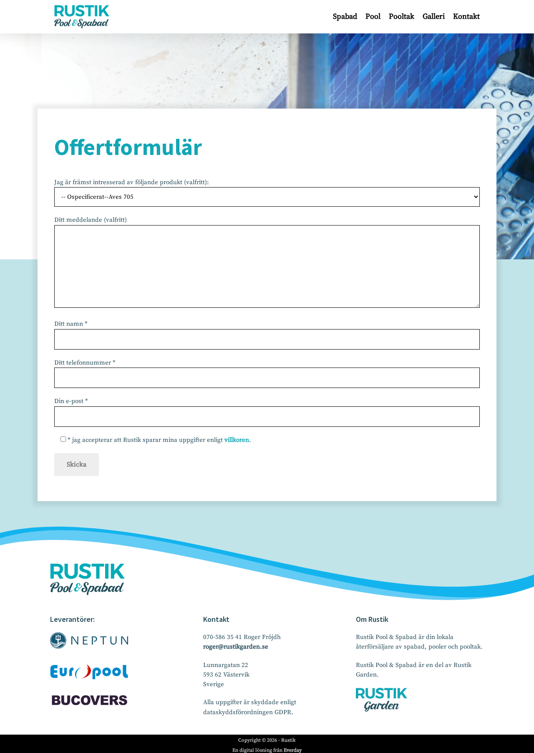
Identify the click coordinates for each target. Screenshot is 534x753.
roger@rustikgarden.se (235, 647)
